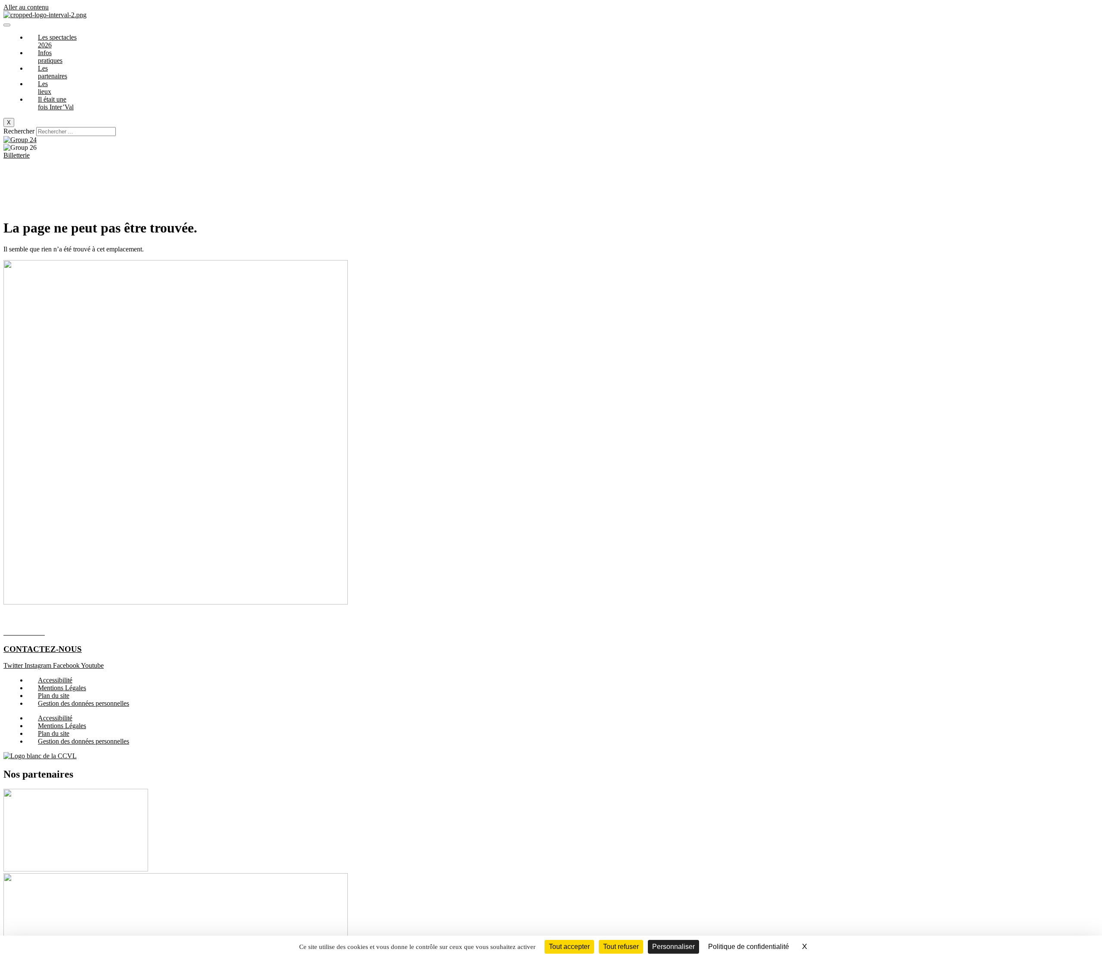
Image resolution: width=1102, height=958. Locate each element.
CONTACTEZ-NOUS (42, 649)
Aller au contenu (26, 7)
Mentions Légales (62, 687)
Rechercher (19, 131)
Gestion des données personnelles (83, 703)
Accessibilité (55, 680)
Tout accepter (569, 946)
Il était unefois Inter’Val (56, 103)
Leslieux (44, 87)
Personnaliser (673, 946)
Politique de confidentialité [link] (748, 946)
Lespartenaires (52, 72)
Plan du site (53, 695)
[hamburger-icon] (6, 25)
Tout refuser (621, 946)
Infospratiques (50, 56)
